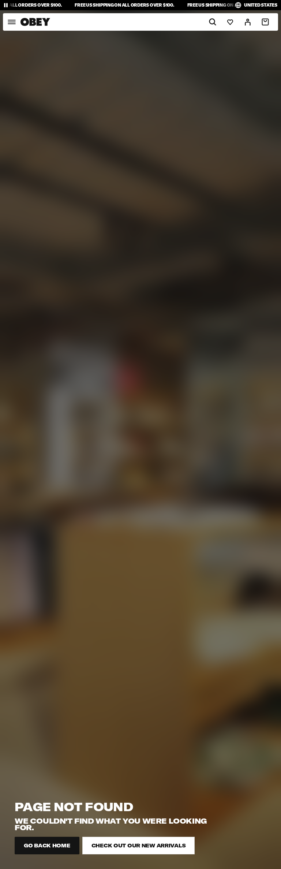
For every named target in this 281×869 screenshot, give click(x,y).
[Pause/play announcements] (6, 5)
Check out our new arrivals (138, 845)
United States (260, 5)
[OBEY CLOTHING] (35, 22)
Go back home (47, 845)
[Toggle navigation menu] (11, 22)
